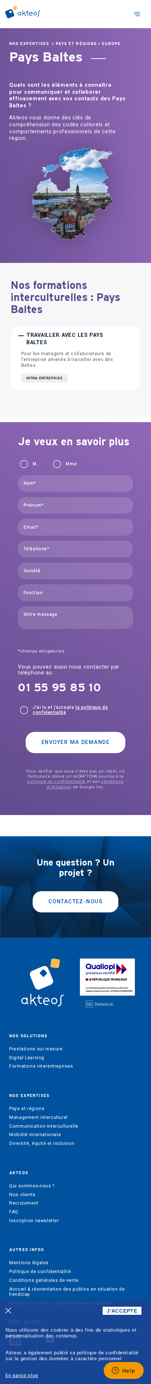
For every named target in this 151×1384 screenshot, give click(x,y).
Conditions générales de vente (44, 1280)
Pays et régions (76, 43)
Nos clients (22, 1194)
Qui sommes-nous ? (31, 1185)
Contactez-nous (75, 902)
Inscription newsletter (34, 1220)
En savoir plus (21, 1375)
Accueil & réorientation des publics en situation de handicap (67, 1292)
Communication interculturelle (43, 1126)
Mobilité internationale (35, 1134)
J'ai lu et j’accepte (70, 710)
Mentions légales (29, 1262)
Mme (71, 463)
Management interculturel (38, 1117)
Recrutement (23, 1203)
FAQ (13, 1211)
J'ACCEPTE (122, 1311)
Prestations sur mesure (35, 1049)
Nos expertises (29, 43)
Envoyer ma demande (75, 742)
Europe (111, 43)
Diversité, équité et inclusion (41, 1143)
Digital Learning (26, 1057)
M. (35, 463)
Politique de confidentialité (40, 1271)
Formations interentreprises (41, 1066)
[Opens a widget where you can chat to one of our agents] (123, 1371)
